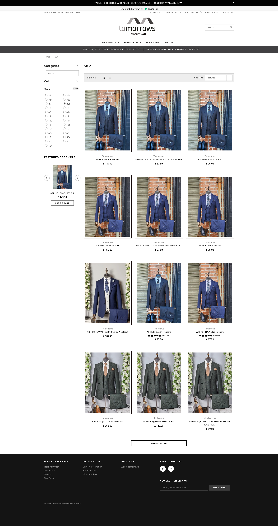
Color (48, 81)
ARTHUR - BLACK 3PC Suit (62, 193)
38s (68, 99)
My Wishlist (156, 12)
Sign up (178, 12)
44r (68, 120)
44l (49, 125)
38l (49, 104)
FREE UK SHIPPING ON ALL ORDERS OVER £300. (173, 49)
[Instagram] (171, 469)
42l (68, 116)
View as (91, 78)
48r (68, 133)
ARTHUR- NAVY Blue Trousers (210, 332)
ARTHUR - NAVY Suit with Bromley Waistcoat (107, 332)
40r (68, 108)
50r (50, 141)
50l (68, 141)
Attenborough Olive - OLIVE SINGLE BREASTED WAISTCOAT (210, 423)
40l (49, 112)
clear (75, 89)
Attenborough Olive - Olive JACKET (159, 421)
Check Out (228, 12)
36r (50, 99)
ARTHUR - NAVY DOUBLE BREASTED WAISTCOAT (158, 245)
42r (50, 116)
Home (47, 57)
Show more (159, 443)
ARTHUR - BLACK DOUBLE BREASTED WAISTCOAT (158, 159)
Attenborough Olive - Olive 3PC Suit (108, 421)
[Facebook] (163, 469)
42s (68, 112)
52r (50, 146)
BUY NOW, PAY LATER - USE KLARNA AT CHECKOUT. (111, 49)
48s (50, 133)
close (233, 2)
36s (68, 95)
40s (50, 108)
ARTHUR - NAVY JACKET (210, 245)
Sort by (198, 78)
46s (68, 125)
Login (168, 12)
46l (68, 129)
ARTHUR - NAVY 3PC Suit (107, 245)
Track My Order (212, 12)
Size (47, 89)
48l (49, 137)
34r (50, 95)
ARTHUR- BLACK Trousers (159, 332)
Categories (51, 66)
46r (50, 129)
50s (68, 137)
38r (56, 57)
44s (50, 120)
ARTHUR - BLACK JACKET (210, 159)
